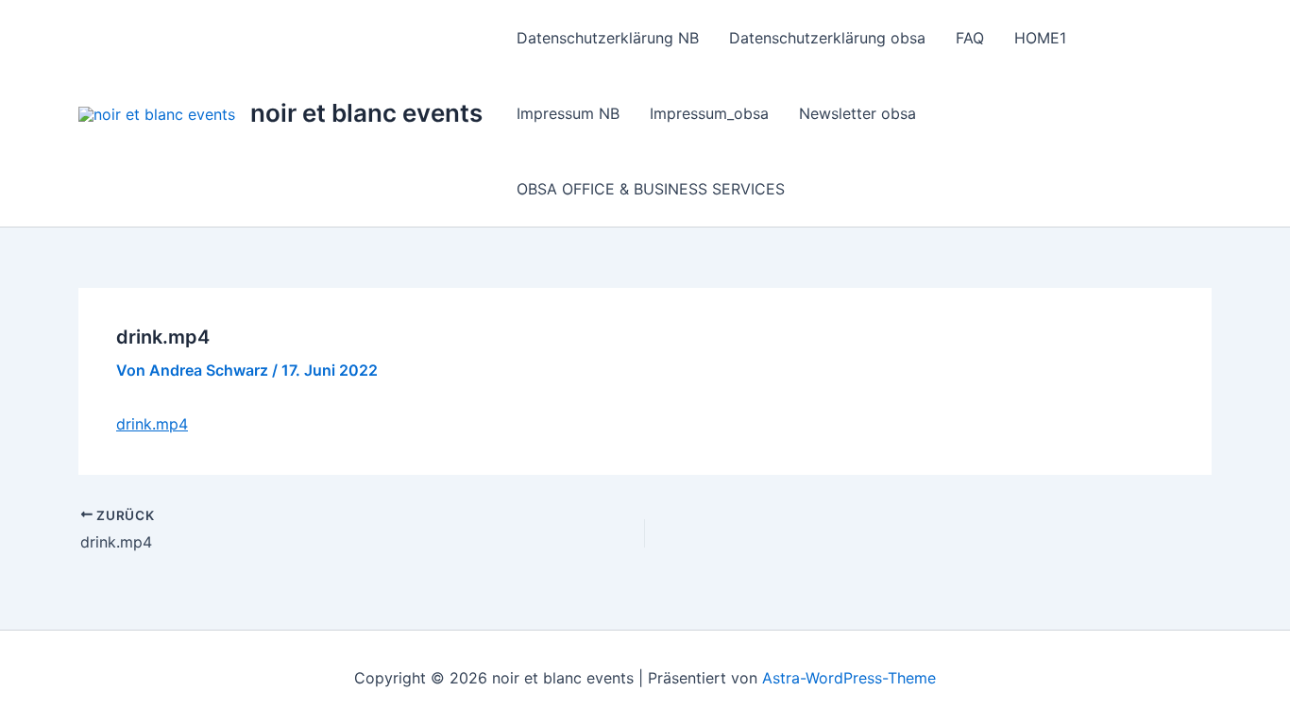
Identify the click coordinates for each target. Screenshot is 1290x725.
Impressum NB (568, 113)
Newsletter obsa (857, 113)
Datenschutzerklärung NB (608, 37)
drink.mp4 (152, 423)
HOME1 (1040, 37)
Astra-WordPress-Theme (849, 677)
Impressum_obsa (709, 113)
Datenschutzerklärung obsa (827, 37)
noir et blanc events (366, 112)
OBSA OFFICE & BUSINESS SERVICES (651, 188)
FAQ (970, 37)
